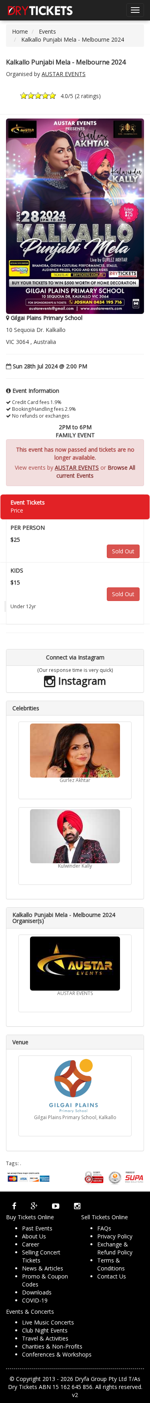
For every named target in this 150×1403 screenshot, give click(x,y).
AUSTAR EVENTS (64, 74)
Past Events (37, 1228)
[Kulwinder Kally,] (75, 836)
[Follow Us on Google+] (34, 1206)
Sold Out (123, 551)
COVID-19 (35, 1300)
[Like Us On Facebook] (14, 1206)
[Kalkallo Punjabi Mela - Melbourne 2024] (75, 215)
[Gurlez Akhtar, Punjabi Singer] (75, 751)
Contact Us (111, 1276)
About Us (34, 1236)
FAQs (104, 1228)
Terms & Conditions (111, 1264)
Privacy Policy (114, 1236)
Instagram (81, 680)
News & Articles (42, 1268)
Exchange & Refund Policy (114, 1248)
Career (30, 1244)
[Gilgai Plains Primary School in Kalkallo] (75, 1086)
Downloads (37, 1292)
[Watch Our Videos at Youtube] (56, 1206)
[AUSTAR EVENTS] (75, 964)
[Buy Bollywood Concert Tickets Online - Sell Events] (40, 10)
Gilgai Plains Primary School (46, 318)
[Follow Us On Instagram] (77, 1206)
